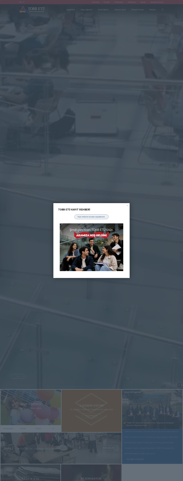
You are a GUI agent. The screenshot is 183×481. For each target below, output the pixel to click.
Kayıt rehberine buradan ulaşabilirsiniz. (91, 217)
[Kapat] (127, 205)
